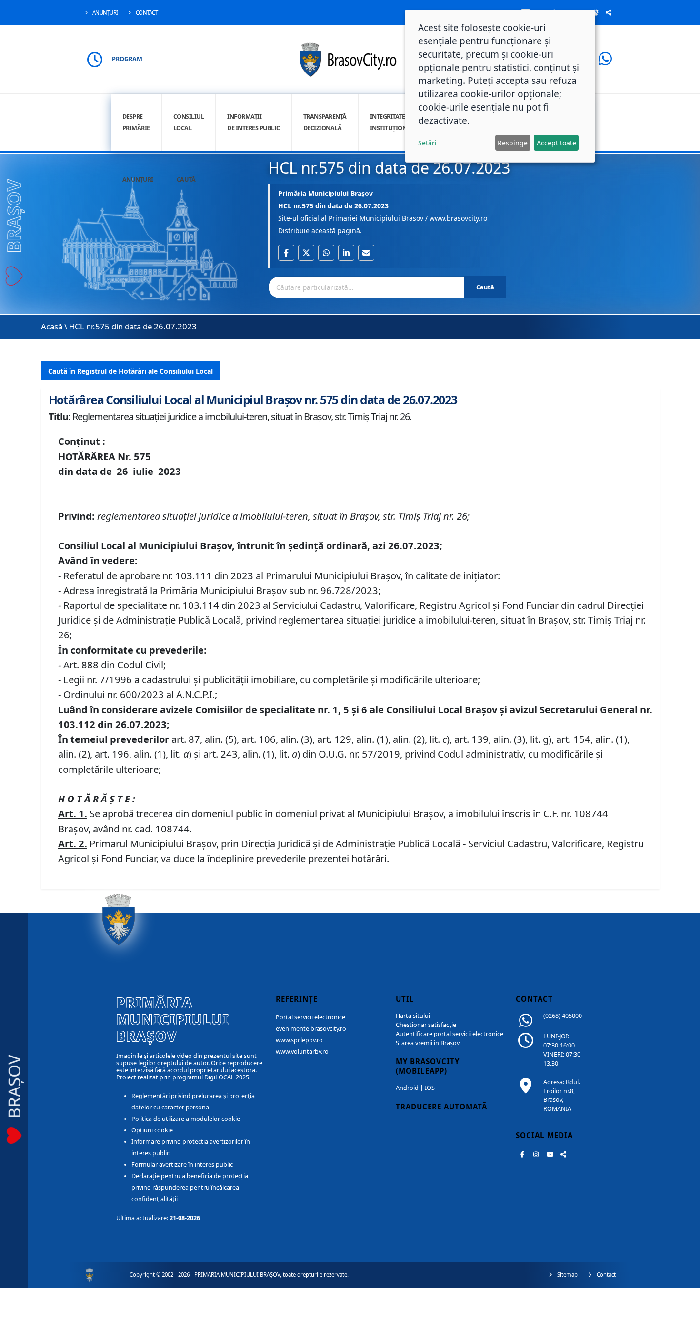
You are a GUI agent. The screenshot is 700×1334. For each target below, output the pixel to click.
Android (407, 1088)
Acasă (51, 326)
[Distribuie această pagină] (608, 12)
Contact (146, 12)
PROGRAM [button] (127, 59)
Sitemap (567, 1274)
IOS (430, 1088)
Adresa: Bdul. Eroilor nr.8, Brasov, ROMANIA (561, 1095)
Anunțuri (104, 12)
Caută (186, 179)
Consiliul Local (188, 122)
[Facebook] (522, 1154)
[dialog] (500, 86)
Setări (427, 142)
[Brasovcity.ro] (350, 58)
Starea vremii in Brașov (428, 1043)
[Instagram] (536, 1154)
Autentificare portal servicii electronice (449, 1034)
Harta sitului (413, 1016)
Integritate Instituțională (394, 122)
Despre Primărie (136, 122)
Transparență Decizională (325, 122)
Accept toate (556, 142)
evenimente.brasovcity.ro (311, 1029)
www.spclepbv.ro (299, 1040)
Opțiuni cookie (152, 1130)
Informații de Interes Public (253, 122)
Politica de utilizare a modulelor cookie (185, 1119)
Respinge (513, 142)
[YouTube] (550, 1154)
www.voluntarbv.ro (302, 1051)
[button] (286, 253)
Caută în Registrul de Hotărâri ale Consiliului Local (130, 371)
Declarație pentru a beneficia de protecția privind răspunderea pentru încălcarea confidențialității (189, 1187)
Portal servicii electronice (310, 1017)
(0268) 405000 (562, 1016)
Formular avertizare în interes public (182, 1164)
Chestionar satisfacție (426, 1025)
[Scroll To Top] (683, 1323)
